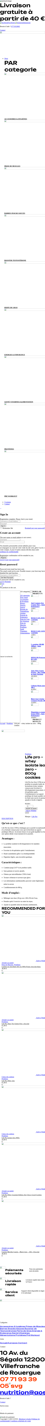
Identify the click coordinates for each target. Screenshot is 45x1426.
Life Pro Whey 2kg (8, 1081)
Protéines (9, 449)
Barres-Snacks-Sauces (23, 605)
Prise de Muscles (12, 166)
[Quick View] (2, 961)
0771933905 (15, 26)
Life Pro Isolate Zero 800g (11, 1138)
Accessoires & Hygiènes (15, 119)
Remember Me (8, 528)
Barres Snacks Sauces (14, 213)
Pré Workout (10, 496)
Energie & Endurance (14, 355)
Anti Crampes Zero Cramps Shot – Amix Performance (38, 604)
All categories (25, 595)
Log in (2, 560)
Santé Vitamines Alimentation (18, 402)
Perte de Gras (10, 307)
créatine (23, 613)
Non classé (24, 597)
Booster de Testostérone (24, 610)
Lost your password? (38, 528)
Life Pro (34, 816)
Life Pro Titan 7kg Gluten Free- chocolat (15, 1024)
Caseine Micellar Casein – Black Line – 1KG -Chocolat (20, 1252)
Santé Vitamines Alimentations (25, 631)
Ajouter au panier (31, 808)
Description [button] (7, 818)
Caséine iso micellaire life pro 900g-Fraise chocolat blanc (21, 967)
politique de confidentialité (9, 552)
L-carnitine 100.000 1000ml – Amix (37, 645)
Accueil (2, 723)
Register (28, 528)
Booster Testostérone (15, 260)
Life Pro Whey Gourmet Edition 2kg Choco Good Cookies (22, 1195)
